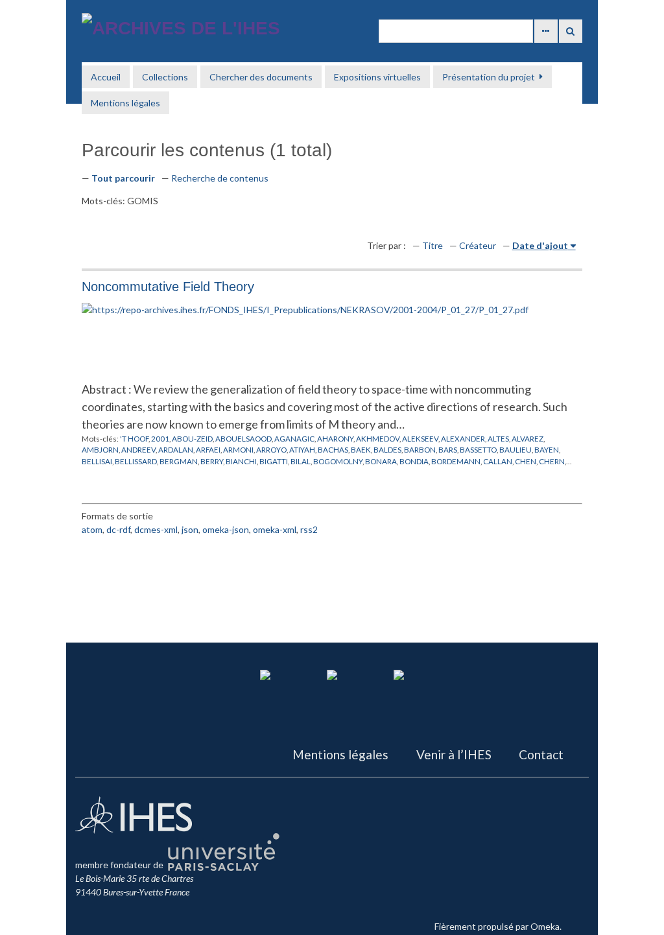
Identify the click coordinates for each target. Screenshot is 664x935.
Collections (165, 76)
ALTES (498, 438)
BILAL (300, 461)
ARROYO (271, 449)
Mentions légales (125, 102)
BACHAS (333, 449)
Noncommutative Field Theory (168, 286)
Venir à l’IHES (454, 754)
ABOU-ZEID (192, 438)
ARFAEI (208, 449)
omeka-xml (274, 529)
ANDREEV (138, 449)
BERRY (211, 461)
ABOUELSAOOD (243, 438)
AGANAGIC (294, 438)
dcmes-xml (156, 529)
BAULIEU (515, 449)
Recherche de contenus (219, 177)
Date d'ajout (540, 245)
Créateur (477, 245)
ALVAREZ (527, 438)
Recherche (570, 31)
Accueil (106, 76)
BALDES (387, 449)
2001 (160, 438)
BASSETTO (478, 449)
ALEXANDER (463, 438)
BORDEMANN (455, 461)
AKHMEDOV (377, 438)
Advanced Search (546, 31)
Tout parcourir (123, 177)
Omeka (545, 926)
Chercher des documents (261, 76)
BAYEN (546, 449)
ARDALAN (175, 449)
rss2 (309, 529)
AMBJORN (100, 449)
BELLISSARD (136, 461)
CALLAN (497, 461)
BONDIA (414, 461)
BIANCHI (241, 461)
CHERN (552, 461)
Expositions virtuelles (377, 76)
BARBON (420, 449)
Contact (541, 754)
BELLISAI (97, 461)
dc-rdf (118, 529)
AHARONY (335, 438)
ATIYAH (302, 449)
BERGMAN (179, 461)
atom (92, 529)
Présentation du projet (488, 76)
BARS (447, 449)
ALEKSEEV (420, 438)
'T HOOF (134, 438)
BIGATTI (273, 461)
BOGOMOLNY (337, 461)
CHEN (525, 461)
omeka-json (225, 529)
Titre (432, 245)
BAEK (361, 449)
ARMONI (238, 449)
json (190, 529)
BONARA (381, 461)
